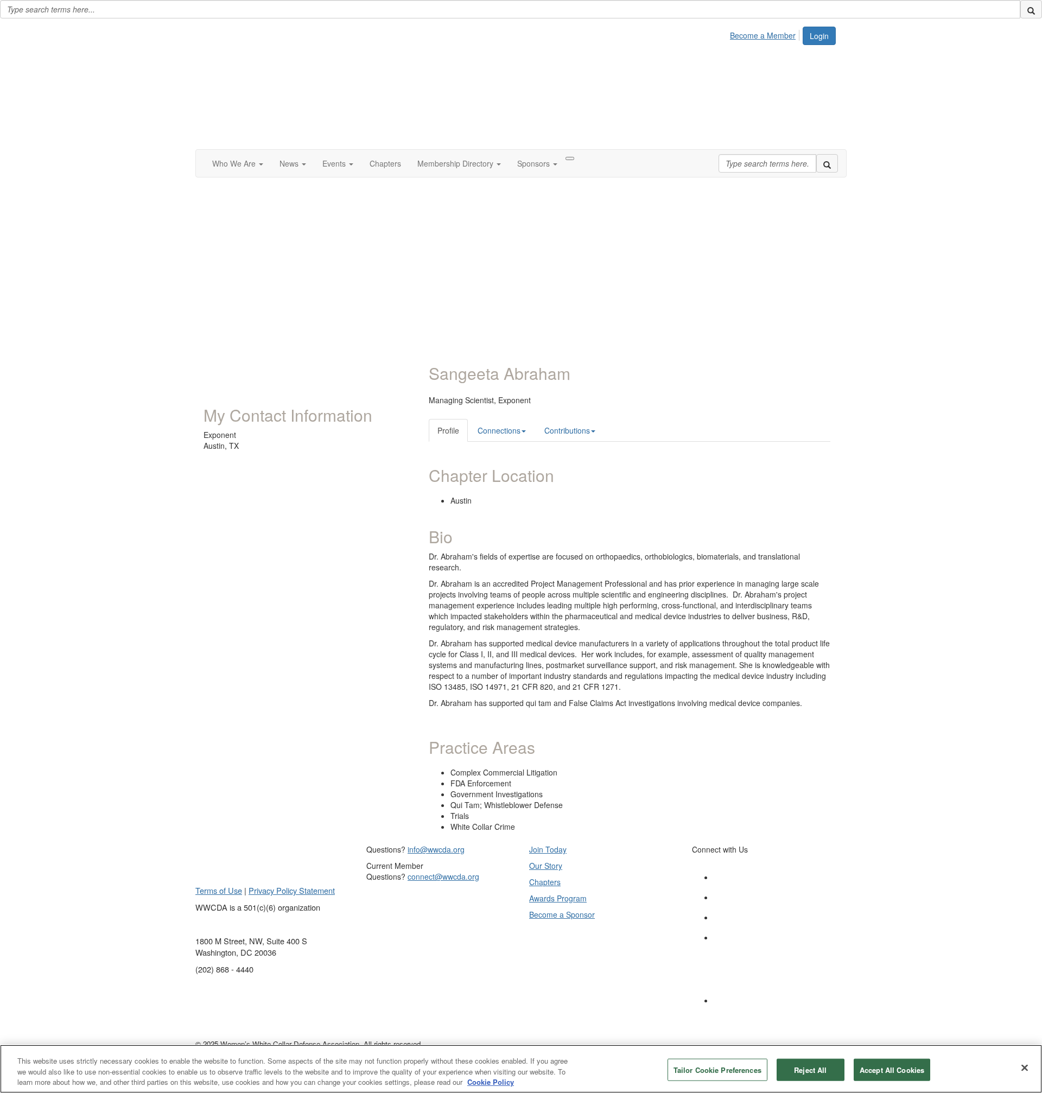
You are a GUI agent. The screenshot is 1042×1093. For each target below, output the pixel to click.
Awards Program (558, 898)
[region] (521, 1069)
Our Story (545, 865)
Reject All (810, 1069)
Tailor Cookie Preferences (717, 1069)
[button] (237, 163)
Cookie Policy (490, 1082)
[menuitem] (766, 34)
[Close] (1025, 1067)
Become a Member (763, 35)
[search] (1031, 9)
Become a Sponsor (562, 914)
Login (819, 35)
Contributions (567, 430)
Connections (499, 430)
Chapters (545, 881)
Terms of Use (218, 890)
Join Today (548, 849)
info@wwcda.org (436, 849)
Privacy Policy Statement (292, 890)
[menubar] (766, 34)
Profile (448, 430)
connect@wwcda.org (443, 876)
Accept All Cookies (892, 1069)
